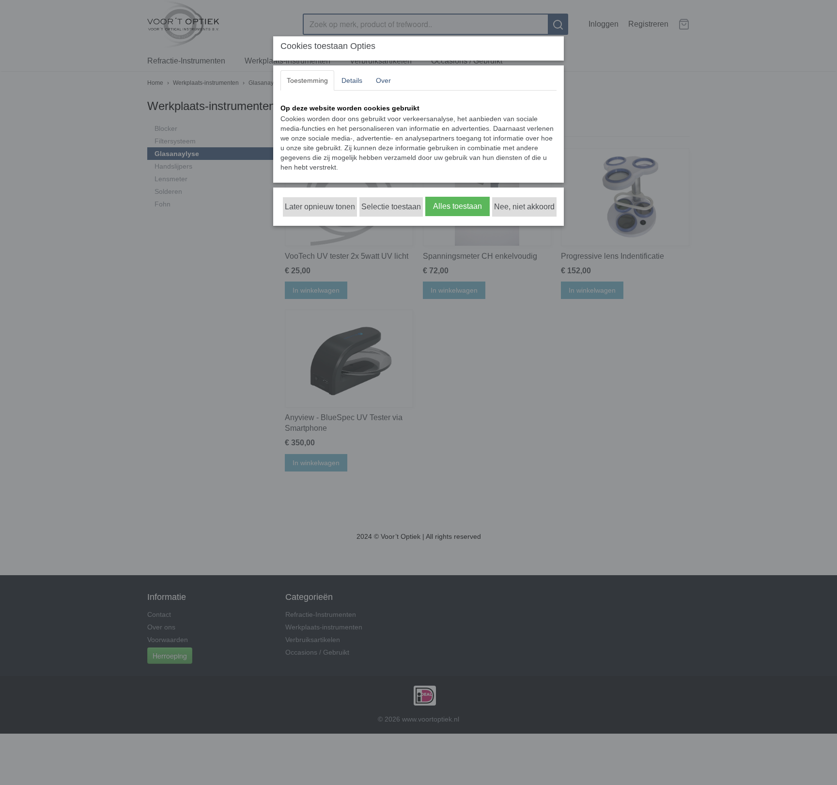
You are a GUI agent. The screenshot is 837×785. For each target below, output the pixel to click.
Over (383, 80)
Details (351, 80)
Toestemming (307, 80)
